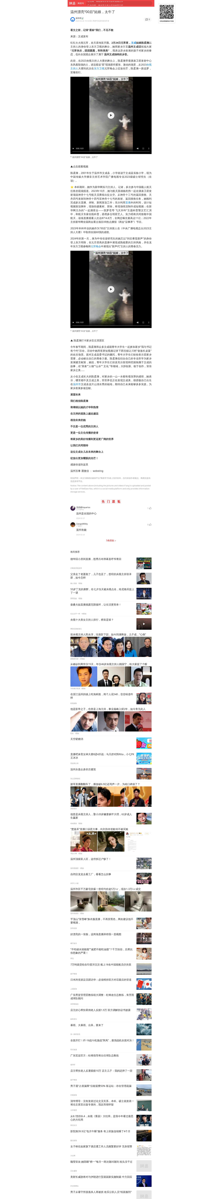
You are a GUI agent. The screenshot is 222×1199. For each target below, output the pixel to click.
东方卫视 (99, 68)
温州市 (77, 384)
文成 (133, 42)
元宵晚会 (96, 246)
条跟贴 (110, 540)
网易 (72, 3)
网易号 (81, 3)
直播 (128, 202)
